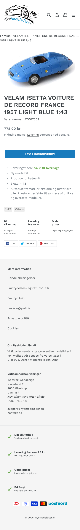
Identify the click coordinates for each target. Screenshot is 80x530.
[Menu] (73, 15)
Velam (19, 209)
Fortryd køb (16, 298)
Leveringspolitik (18, 308)
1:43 (8, 209)
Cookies (13, 328)
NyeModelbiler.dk (45, 517)
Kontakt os (14, 413)
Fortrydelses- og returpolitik (28, 288)
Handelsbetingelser (21, 278)
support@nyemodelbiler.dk (25, 408)
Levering (33, 134)
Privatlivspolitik (18, 318)
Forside (5, 36)
